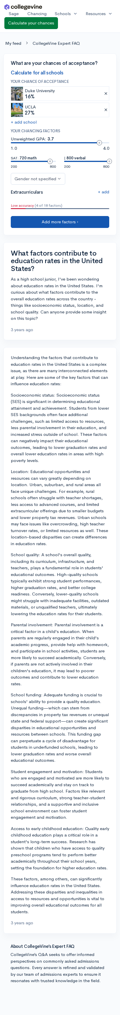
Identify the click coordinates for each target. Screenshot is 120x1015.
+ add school (24, 122)
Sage (14, 13)
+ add (103, 192)
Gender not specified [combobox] (35, 178)
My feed (13, 43)
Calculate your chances (31, 23)
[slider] (99, 142)
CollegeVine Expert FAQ (56, 43)
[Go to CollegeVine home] (23, 6)
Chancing (37, 13)
